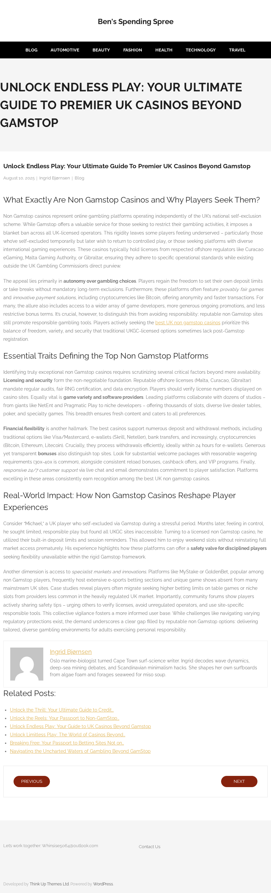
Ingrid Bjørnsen (54, 177)
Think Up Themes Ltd (49, 884)
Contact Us (149, 846)
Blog (79, 177)
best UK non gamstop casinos (187, 322)
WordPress (103, 884)
